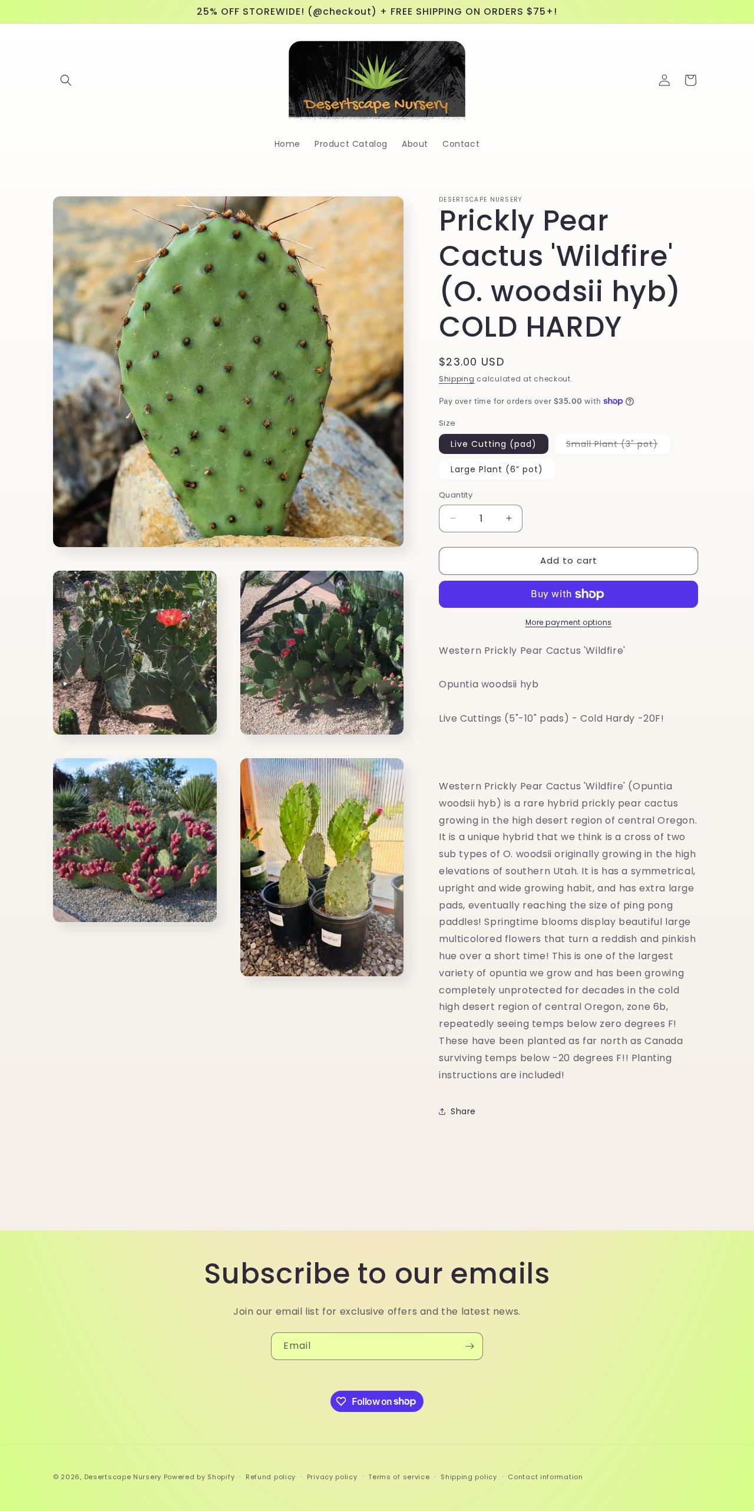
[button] (66, 80)
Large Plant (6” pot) (497, 469)
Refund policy (271, 1476)
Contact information (545, 1476)
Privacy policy (332, 1476)
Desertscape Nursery (122, 1477)
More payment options (568, 622)
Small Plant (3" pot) (618, 445)
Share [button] (463, 1111)
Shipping (457, 379)
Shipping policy (469, 1476)
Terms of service (398, 1476)
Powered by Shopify (199, 1477)
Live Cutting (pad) (494, 444)
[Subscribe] (469, 1346)
